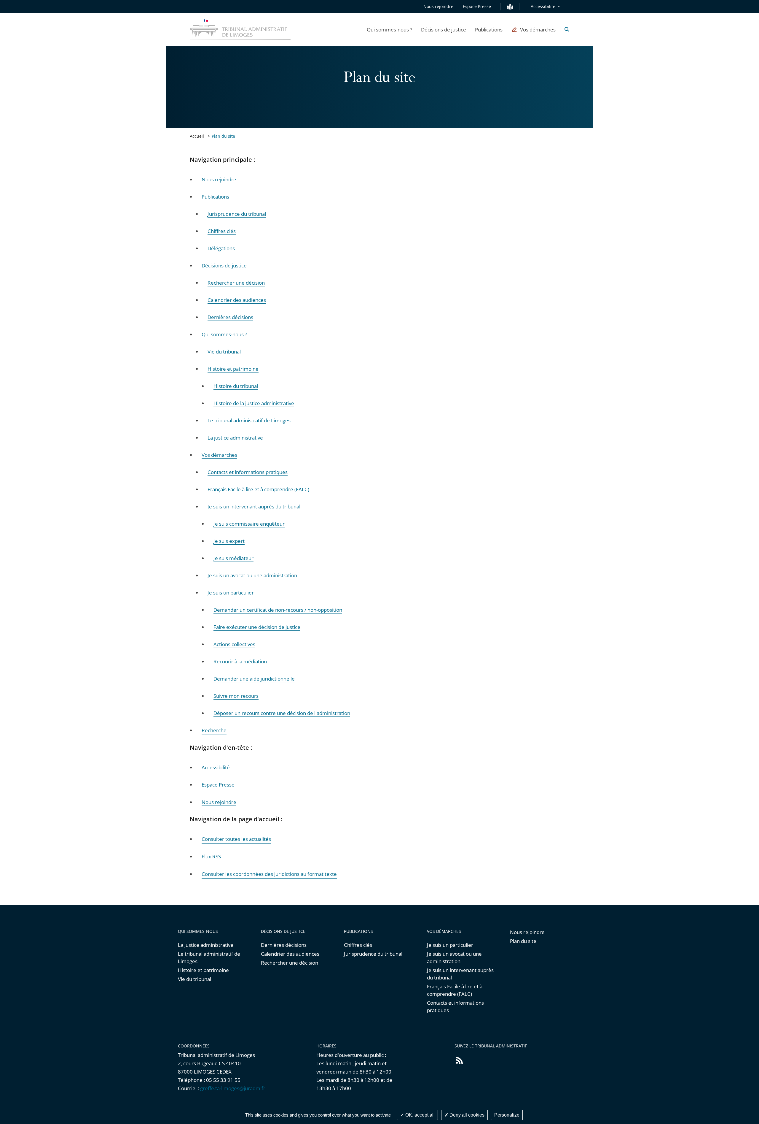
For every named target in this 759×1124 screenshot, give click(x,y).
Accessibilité (543, 6)
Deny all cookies (466, 1114)
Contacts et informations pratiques (455, 1006)
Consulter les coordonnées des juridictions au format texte (269, 874)
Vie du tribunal (194, 979)
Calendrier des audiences (290, 953)
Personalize (506, 1114)
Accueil (197, 136)
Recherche (214, 730)
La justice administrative (205, 944)
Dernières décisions (284, 944)
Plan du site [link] (223, 136)
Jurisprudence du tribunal (373, 953)
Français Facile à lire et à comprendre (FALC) (454, 990)
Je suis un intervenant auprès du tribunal (460, 974)
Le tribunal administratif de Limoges (209, 957)
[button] (389, 29)
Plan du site (523, 941)
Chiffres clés (358, 944)
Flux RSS (211, 856)
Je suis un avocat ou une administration (454, 957)
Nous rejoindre (438, 6)
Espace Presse (477, 6)
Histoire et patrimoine (203, 970)
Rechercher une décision (289, 962)
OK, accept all (419, 1114)
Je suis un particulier (450, 944)
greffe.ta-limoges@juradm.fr (232, 1088)
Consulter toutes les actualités (236, 839)
